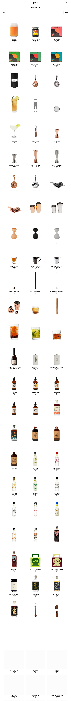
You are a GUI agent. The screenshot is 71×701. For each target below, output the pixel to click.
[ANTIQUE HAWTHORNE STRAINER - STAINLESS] (57, 79)
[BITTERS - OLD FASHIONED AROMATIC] (14, 508)
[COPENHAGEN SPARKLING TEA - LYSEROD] (14, 357)
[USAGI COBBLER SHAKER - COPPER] (14, 306)
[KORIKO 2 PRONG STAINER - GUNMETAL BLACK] (57, 180)
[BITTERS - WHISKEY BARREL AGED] (35, 533)
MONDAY (35, 595)
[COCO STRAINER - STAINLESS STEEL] (57, 104)
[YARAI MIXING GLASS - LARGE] (14, 331)
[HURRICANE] (35, 432)
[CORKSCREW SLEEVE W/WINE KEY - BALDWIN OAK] (57, 609)
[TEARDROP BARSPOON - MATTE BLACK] (35, 281)
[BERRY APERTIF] (57, 533)
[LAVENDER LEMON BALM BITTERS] (14, 407)
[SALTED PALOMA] (14, 457)
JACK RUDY (14, 595)
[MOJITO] (57, 432)
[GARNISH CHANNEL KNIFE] (35, 129)
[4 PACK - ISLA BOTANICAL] (57, 54)
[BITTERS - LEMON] (14, 483)
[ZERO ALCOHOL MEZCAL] (57, 584)
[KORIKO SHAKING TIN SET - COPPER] (35, 205)
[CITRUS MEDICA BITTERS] (35, 382)
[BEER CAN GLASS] (14, 28)
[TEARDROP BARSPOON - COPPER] (14, 281)
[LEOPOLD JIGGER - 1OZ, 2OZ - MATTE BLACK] (35, 230)
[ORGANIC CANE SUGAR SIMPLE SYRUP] (57, 685)
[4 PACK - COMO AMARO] (14, 54)
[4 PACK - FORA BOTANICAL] (35, 54)
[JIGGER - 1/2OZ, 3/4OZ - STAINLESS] (14, 155)
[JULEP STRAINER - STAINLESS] (35, 180)
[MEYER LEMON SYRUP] (35, 685)
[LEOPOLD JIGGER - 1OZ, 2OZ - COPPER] (14, 230)
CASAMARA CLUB (56, 40)
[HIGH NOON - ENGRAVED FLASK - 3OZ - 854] (57, 357)
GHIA (14, 570)
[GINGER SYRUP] (14, 685)
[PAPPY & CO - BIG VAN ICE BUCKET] (14, 634)
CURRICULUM (35, 368)
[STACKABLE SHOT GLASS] (14, 256)
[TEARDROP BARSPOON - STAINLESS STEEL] (57, 281)
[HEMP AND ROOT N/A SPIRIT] (14, 659)
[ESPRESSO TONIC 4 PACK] (57, 634)
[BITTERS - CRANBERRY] (57, 457)
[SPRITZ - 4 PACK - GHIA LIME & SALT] (35, 558)
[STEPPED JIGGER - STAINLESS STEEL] (57, 256)
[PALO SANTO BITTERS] (35, 407)
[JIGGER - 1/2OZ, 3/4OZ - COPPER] (57, 129)
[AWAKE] (57, 407)
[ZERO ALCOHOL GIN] (35, 584)
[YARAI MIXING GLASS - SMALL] (35, 331)
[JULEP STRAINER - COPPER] (14, 180)
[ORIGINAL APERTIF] (14, 558)
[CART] (69, 2)
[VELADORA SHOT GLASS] (35, 306)
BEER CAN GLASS (14, 40)
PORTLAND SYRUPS (14, 696)
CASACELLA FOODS (35, 40)
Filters (4, 12)
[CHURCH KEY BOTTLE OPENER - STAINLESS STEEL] (35, 104)
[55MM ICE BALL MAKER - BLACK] (14, 79)
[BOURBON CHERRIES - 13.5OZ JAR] (14, 584)
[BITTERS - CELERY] (35, 457)
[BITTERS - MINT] (35, 483)
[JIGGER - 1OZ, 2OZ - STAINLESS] (57, 155)
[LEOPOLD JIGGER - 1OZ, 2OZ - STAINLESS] (57, 230)
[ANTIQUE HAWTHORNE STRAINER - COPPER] (35, 79)
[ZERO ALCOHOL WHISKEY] (14, 609)
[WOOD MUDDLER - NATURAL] (57, 306)
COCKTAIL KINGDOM (14, 141)
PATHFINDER (14, 671)
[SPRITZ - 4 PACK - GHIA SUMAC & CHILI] (57, 558)
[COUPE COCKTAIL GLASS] (14, 129)
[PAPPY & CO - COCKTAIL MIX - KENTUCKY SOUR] (35, 634)
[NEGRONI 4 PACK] (35, 659)
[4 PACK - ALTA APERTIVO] (57, 28)
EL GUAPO (14, 469)
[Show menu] (2, 2)
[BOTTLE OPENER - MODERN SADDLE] (35, 609)
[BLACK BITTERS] (14, 382)
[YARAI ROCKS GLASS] (57, 331)
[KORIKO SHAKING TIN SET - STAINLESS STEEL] (57, 205)
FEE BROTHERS (35, 469)
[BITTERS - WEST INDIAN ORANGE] (14, 533)
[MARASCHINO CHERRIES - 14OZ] (35, 28)
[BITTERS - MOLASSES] (57, 483)
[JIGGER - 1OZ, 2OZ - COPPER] (35, 155)
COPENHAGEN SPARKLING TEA (14, 368)
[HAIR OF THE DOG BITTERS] (57, 382)
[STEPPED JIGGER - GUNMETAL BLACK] (35, 256)
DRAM (14, 393)
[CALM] (14, 432)
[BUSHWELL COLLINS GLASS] (14, 104)
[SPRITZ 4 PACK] (57, 659)
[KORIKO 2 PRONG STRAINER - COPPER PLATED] (14, 205)
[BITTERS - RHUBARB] (35, 508)
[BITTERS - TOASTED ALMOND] (57, 508)
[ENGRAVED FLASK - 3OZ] (35, 357)
